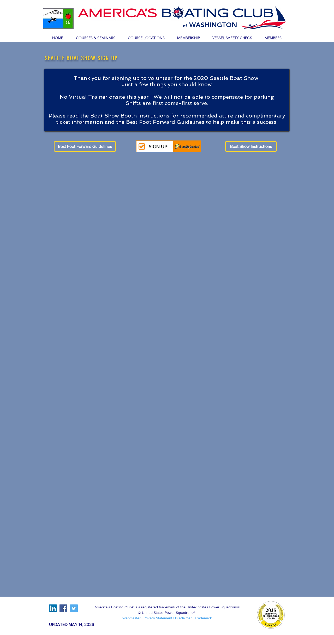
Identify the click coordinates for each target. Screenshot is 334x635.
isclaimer (185, 618)
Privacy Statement (158, 618)
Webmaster (132, 618)
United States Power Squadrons (212, 607)
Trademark (203, 618)
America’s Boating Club (113, 607)
